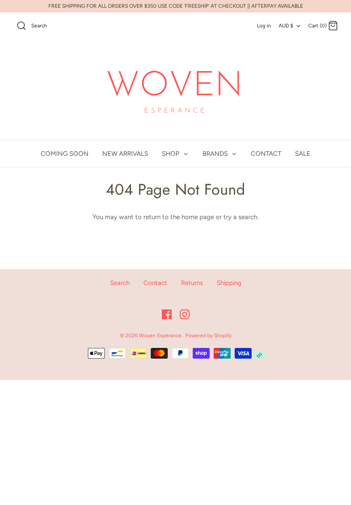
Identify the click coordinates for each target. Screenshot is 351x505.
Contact (155, 283)
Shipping (229, 283)
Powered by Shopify (208, 336)
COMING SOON (65, 153)
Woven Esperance (161, 336)
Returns (192, 283)
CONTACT (266, 153)
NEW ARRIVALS (125, 153)
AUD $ (286, 26)
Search (120, 283)
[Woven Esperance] (175, 90)
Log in (264, 26)
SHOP (171, 153)
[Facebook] (167, 314)
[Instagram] (185, 314)
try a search (240, 217)
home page (197, 217)
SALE (302, 153)
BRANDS (215, 153)
